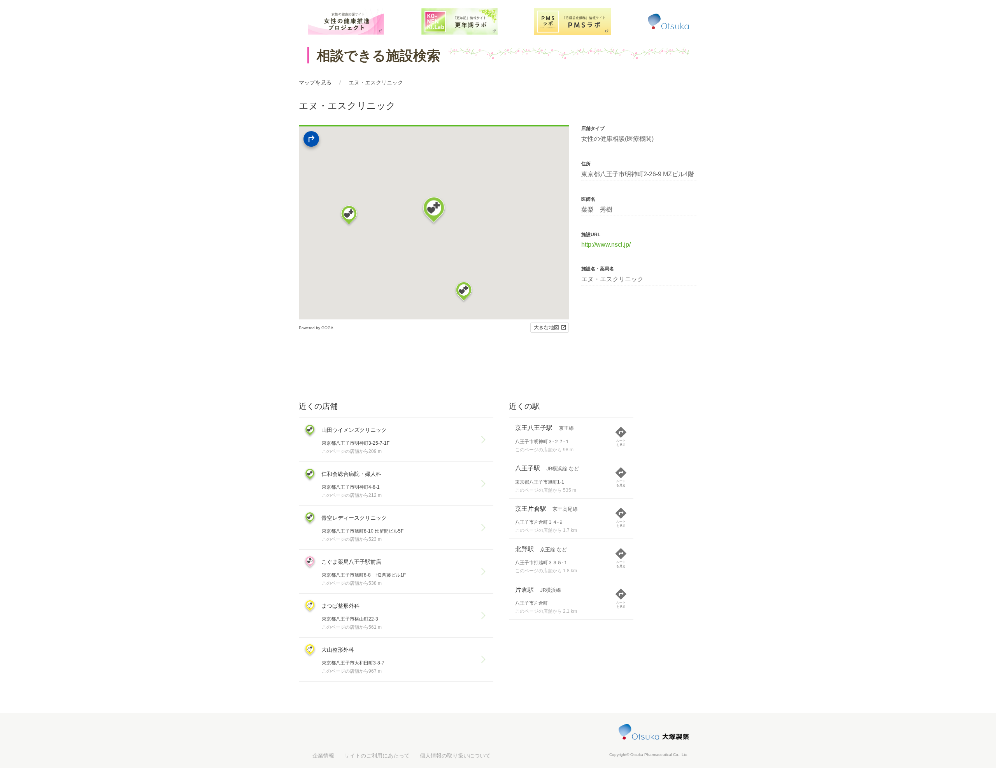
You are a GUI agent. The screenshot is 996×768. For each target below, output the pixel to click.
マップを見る (315, 82)
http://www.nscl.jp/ (606, 244)
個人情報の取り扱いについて (455, 755)
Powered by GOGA (316, 328)
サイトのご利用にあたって (377, 755)
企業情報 (323, 755)
